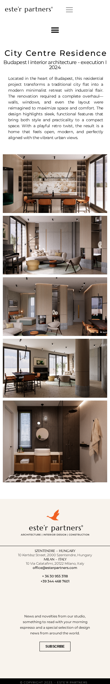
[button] (69, 9)
